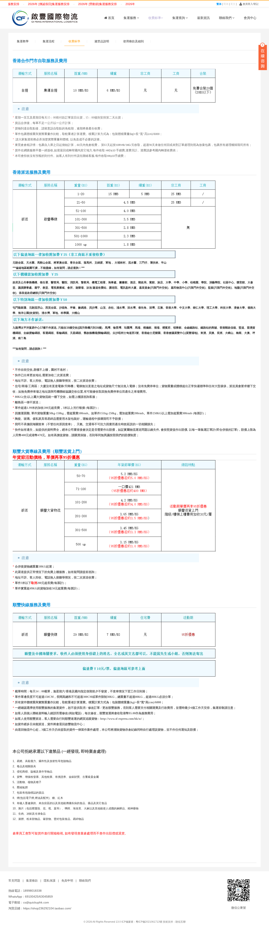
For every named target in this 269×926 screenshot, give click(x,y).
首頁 (110, 18)
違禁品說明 (101, 41)
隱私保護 (49, 880)
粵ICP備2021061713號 (149, 921)
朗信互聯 (180, 921)
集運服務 (130, 18)
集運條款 (32, 880)
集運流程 (48, 41)
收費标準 (154, 18)
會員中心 (250, 18)
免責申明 (67, 880)
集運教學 (23, 41)
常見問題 (14, 880)
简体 (225, 4)
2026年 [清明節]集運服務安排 (133, 4)
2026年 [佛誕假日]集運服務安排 (37, 4)
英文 (232, 4)
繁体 (219, 4)
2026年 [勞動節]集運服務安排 (86, 4)
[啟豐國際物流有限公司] (44, 18)
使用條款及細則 (133, 41)
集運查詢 (179, 18)
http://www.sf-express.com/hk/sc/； (122, 718)
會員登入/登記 (250, 4)
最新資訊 (203, 18)
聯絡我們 (225, 18)
